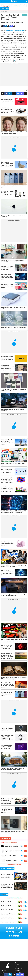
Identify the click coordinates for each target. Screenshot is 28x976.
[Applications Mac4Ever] (7, 932)
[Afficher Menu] (1, 1)
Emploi (16, 966)
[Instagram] (12, 935)
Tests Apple (15, 5)
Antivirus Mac (23, 5)
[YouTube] (20, 932)
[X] (10, 932)
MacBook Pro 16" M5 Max (7, 922)
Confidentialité (18, 970)
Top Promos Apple (6, 5)
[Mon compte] (27, 1)
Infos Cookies (18, 972)
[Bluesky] (15, 935)
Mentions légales (19, 968)
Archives (4, 970)
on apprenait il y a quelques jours (15, 30)
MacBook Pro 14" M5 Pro (7, 910)
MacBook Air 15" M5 (6, 906)
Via (14, 61)
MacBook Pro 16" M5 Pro (7, 918)
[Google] (13, 932)
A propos (17, 964)
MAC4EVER (14, 1)
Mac (6, 11)
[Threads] (16, 932)
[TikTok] (10, 935)
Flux (3, 972)
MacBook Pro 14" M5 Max (7, 914)
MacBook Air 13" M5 (6, 902)
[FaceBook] (18, 932)
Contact (17, 962)
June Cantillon (5, 22)
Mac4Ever (2, 11)
